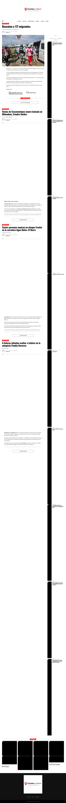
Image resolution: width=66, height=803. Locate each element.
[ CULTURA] (42, 21)
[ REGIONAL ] (37, 21)
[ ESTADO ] (47, 21)
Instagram (37, 796)
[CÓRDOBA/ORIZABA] (31, 21)
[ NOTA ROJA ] (25, 21)
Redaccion (8, 32)
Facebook (28, 796)
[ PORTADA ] (19, 21)
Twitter (32, 796)
